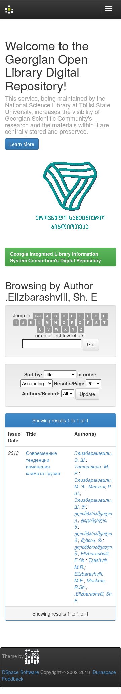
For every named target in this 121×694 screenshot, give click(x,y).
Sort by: (33, 374)
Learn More (21, 144)
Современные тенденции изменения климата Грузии (43, 462)
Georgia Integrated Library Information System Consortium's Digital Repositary (55, 257)
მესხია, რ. (92, 540)
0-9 (38, 315)
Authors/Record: (41, 393)
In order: (87, 374)
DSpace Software (20, 672)
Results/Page (69, 383)
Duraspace (104, 672)
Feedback (12, 678)
